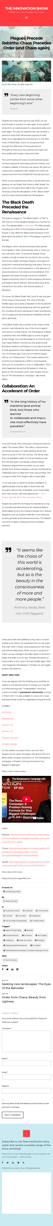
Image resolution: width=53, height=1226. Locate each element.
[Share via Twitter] (7, 969)
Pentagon (40, 940)
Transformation (38, 921)
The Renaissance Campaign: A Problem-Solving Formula (26, 950)
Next (4, 994)
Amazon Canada (9, 744)
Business (29, 930)
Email (5, 1072)
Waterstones (8, 718)
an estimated (29, 225)
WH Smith (6, 712)
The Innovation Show (26, 8)
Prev (6, 980)
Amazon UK (7, 725)
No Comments (11, 960)
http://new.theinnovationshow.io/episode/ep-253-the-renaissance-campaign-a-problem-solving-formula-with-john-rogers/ (26, 838)
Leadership (36, 916)
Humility (9, 916)
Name (5, 1059)
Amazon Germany (10, 738)
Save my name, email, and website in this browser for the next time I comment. (25, 1105)
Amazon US (7, 731)
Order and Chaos (25, 940)
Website (5, 1086)
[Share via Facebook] (2, 969)
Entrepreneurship (12, 935)
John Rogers (42, 935)
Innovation (22, 916)
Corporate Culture (12, 911)
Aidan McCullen (11, 901)
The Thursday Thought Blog (16, 921)
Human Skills (43, 911)
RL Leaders (36, 945)
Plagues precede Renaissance (16, 945)
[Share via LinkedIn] (12, 969)
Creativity (28, 911)
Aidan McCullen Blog (13, 930)
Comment (6, 1028)
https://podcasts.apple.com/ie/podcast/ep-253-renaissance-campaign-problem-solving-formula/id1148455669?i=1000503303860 (26, 852)
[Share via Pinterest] (17, 969)
